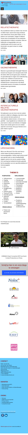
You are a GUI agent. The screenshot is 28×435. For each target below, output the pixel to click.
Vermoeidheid (7, 203)
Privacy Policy (5, 401)
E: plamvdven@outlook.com (7, 375)
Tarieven (4, 398)
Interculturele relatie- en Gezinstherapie (11, 387)
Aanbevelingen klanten (7, 402)
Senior (18, 193)
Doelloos (6, 199)
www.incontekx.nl (16, 426)
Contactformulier (6, 403)
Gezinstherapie (5, 385)
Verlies (5, 185)
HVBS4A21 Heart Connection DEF (11, 256)
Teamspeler (19, 185)
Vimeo (20, 258)
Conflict (6, 201)
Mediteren (19, 188)
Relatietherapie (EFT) (7, 384)
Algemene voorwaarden (7, 399)
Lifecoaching (5, 388)
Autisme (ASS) (8, 191)
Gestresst (6, 181)
